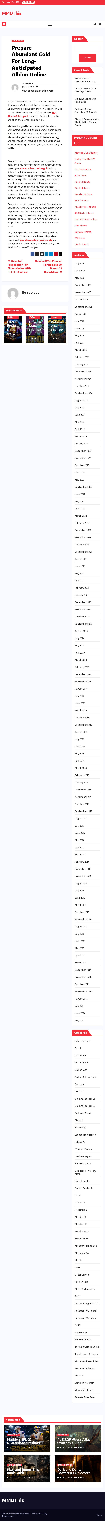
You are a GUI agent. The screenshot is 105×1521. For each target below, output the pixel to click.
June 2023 (80, 473)
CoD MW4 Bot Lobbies (86, 219)
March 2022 (81, 516)
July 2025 (79, 321)
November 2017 (83, 797)
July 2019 (79, 696)
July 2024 (80, 408)
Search (78, 38)
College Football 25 (85, 1099)
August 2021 (81, 559)
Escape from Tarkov (85, 1135)
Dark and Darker (83, 1113)
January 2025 (81, 364)
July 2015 (79, 934)
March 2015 (81, 963)
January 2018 (81, 783)
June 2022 (80, 494)
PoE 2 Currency (82, 182)
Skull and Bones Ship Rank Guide (23, 1471)
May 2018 (79, 754)
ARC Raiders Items (84, 213)
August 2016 (81, 883)
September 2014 (83, 992)
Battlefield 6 (81, 1063)
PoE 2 (77, 1296)
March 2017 (81, 855)
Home (99, 1515)
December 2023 (83, 451)
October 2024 (82, 386)
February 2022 (82, 523)
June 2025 (80, 328)
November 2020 (83, 610)
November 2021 (83, 537)
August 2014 (81, 999)
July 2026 (79, 263)
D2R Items (80, 238)
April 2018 (80, 761)
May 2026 (79, 278)
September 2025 (83, 307)
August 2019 (81, 689)
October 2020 (82, 617)
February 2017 (82, 862)
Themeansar (7, 1516)
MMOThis (11, 13)
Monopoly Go (82, 1253)
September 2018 (83, 725)
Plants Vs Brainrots (85, 1289)
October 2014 (82, 984)
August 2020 (81, 631)
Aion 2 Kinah (81, 1055)
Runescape (81, 1332)
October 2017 (82, 804)
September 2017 (83, 811)
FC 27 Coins (81, 176)
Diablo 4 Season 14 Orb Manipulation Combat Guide (87, 122)
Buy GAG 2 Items (83, 232)
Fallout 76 (80, 1142)
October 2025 (82, 300)
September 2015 (83, 919)
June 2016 (80, 898)
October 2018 (82, 718)
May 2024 (80, 422)
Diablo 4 (79, 1120)
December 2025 (83, 285)
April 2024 (80, 429)
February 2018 (82, 775)
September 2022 (83, 487)
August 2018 (81, 732)
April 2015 (79, 956)
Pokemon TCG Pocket (86, 1318)
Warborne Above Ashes (87, 1361)
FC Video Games (83, 1149)
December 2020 (83, 602)
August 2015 (81, 927)
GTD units (80, 1203)
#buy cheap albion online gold (37, 91)
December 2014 (83, 970)
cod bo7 (79, 1092)
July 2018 (79, 739)
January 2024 (82, 444)
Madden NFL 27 (83, 1231)
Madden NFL (81, 1224)
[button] (95, 24)
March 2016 (81, 905)
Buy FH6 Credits (83, 169)
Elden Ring (80, 1128)
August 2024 (81, 400)
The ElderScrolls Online (87, 1347)
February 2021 (82, 588)
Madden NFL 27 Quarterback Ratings (23, 1441)
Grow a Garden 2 (83, 1188)
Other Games (17, 41)
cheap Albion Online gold (34, 168)
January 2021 (81, 595)
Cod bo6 (79, 1084)
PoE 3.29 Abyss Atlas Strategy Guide (73, 1441)
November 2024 (83, 379)
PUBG (77, 1325)
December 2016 (83, 869)
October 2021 (82, 545)
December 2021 (83, 530)
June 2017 (80, 833)
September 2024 (83, 393)
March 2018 (81, 768)
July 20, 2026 (66, 1478)
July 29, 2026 (15, 1448)
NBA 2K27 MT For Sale (85, 207)
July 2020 (79, 638)
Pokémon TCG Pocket (86, 1311)
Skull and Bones (83, 1340)
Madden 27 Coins (83, 194)
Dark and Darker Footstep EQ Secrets (73, 1471)
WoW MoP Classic (84, 1390)
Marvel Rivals (82, 1239)
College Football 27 (85, 1106)
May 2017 (79, 840)
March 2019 (81, 710)
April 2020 (80, 653)
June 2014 (80, 1013)
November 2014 (83, 977)
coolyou (29, 83)
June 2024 (80, 415)
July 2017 (79, 826)
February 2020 (82, 667)
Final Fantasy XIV (83, 1156)
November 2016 (83, 876)
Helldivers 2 (81, 1210)
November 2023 (83, 458)
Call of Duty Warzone (86, 1077)
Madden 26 (80, 1217)
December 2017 (83, 790)
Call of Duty (81, 1070)
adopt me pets (83, 1041)
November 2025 (83, 292)
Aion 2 (78, 1048)
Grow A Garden (83, 1181)
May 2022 (79, 501)
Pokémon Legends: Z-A (87, 1304)
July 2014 (79, 1006)
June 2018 (80, 746)
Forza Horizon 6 (83, 1164)
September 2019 (83, 682)
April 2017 (80, 847)
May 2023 (79, 480)
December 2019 (83, 674)
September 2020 (83, 624)
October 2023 (82, 465)
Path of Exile (81, 1282)
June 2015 (80, 941)
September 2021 (83, 552)
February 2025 (82, 357)
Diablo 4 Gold (81, 244)
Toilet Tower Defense (86, 1354)
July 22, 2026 (15, 1478)
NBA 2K (78, 1260)
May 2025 (79, 336)
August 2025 (81, 314)
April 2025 (80, 343)
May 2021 (79, 573)
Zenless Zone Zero (85, 1397)
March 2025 (81, 350)
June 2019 (80, 703)
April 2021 (79, 581)
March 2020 (81, 660)
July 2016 (79, 891)
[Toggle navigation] (50, 24)
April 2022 (80, 509)
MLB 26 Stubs (81, 201)
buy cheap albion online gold (36, 240)
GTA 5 (77, 1195)
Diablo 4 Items (82, 188)
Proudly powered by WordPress (16, 1514)
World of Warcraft (84, 1383)
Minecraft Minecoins (86, 1246)
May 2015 (79, 948)
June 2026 (80, 271)
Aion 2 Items (81, 226)
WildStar (79, 1376)
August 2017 (81, 819)
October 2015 (82, 912)
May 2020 (79, 646)
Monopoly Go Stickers (86, 153)
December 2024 (83, 372)
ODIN (77, 1268)
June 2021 (80, 566)
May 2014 (79, 1020)
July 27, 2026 (66, 1448)
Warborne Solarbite (85, 1368)
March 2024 (81, 437)
